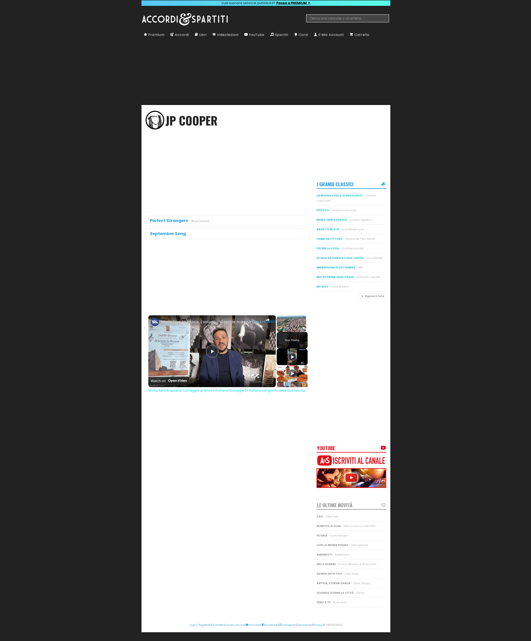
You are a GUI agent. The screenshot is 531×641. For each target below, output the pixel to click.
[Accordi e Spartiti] (184, 24)
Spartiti (281, 34)
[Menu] (144, 9)
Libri (202, 34)
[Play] (279, 329)
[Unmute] (284, 329)
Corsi (303, 34)
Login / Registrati (200, 625)
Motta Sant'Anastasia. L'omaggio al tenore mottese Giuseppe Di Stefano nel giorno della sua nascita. (211, 321)
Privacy (317, 625)
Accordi (181, 34)
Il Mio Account (330, 34)
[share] (267, 320)
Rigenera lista (374, 296)
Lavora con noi (234, 625)
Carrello (361, 34)
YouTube (256, 34)
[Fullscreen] (303, 329)
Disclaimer (304, 625)
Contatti (218, 625)
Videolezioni (227, 34)
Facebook (270, 625)
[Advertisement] (31, 320)
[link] (155, 322)
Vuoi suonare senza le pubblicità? (264, 3)
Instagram (289, 625)
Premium (155, 34)
